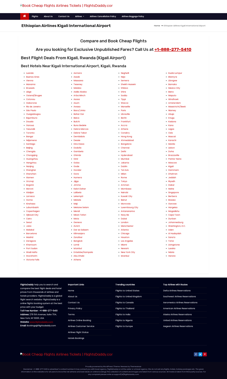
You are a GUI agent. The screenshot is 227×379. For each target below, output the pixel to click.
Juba (28, 226)
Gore (76, 173)
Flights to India (122, 314)
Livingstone (174, 244)
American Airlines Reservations (179, 308)
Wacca (124, 102)
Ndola (171, 252)
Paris (123, 110)
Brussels (30, 88)
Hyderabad (126, 155)
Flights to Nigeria (124, 320)
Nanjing (30, 166)
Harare (172, 255)
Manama (30, 84)
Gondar (77, 170)
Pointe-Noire (174, 158)
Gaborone (31, 102)
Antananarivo (128, 211)
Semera (125, 80)
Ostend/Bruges (34, 95)
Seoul (29, 222)
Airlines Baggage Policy (133, 16)
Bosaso (172, 199)
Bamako (172, 84)
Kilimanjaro (79, 233)
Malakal (30, 229)
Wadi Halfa (31, 252)
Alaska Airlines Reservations (177, 314)
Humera (78, 177)
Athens (77, 259)
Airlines (79, 16)
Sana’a (171, 237)
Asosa (77, 99)
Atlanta (125, 229)
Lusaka (171, 248)
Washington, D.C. (176, 226)
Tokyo (124, 181)
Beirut (124, 199)
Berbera (172, 196)
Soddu (124, 95)
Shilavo (124, 88)
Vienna (29, 80)
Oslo (170, 132)
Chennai (125, 147)
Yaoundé (30, 129)
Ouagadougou (33, 114)
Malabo (77, 88)
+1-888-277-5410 (172, 49)
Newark (125, 248)
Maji (76, 203)
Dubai (124, 218)
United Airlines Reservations (177, 320)
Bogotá (30, 184)
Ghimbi (77, 155)
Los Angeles (127, 240)
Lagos (171, 129)
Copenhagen (33, 211)
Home (157, 25)
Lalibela (77, 192)
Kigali (171, 166)
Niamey (172, 110)
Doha (171, 151)
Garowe (172, 203)
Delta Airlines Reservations (177, 290)
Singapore (173, 192)
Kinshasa (30, 203)
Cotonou (30, 99)
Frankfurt (126, 121)
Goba (76, 162)
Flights (35, 16)
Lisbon (171, 147)
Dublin (124, 166)
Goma (29, 199)
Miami (124, 244)
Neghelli (125, 73)
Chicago (125, 233)
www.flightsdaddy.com (41, 321)
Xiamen (30, 177)
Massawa (78, 80)
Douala (29, 121)
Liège (28, 91)
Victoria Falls (32, 259)
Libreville (125, 114)
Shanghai (31, 170)
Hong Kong (126, 136)
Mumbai (125, 158)
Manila (171, 143)
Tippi (123, 99)
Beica (76, 117)
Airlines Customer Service (81, 326)
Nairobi (124, 192)
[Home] (24, 16)
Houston (125, 237)
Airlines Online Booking (79, 320)
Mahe (171, 188)
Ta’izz (171, 240)
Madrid (29, 237)
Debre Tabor (80, 132)
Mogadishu (173, 211)
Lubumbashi (32, 207)
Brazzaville (173, 155)
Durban (172, 218)
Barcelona (31, 233)
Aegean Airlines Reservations (178, 326)
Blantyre (172, 76)
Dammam (173, 170)
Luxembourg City (129, 207)
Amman (125, 184)
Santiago (30, 143)
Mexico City (174, 88)
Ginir (76, 158)
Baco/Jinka (79, 110)
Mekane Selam (81, 207)
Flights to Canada (124, 302)
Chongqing (31, 155)
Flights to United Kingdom (128, 296)
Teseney (78, 84)
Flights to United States (127, 290)
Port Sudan (31, 248)
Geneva (78, 222)
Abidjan (30, 192)
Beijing (29, 147)
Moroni (29, 188)
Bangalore (126, 143)
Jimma (77, 184)
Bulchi (77, 121)
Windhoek (173, 99)
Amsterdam (174, 102)
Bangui (29, 136)
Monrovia (125, 203)
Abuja (171, 114)
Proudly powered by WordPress (99, 366)
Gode (76, 166)
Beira (171, 91)
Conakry (125, 132)
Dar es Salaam (81, 229)
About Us (48, 16)
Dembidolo (79, 136)
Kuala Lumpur (175, 73)
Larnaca (30, 196)
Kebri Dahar (80, 188)
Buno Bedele (80, 125)
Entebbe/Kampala (83, 252)
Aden (171, 229)
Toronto (30, 132)
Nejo (123, 76)
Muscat (172, 136)
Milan (123, 173)
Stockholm (31, 255)
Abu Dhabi (79, 255)
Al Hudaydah (174, 233)
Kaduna (172, 121)
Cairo (29, 218)
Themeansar (135, 366)
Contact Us (63, 16)
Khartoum (31, 244)
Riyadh (171, 181)
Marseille (125, 106)
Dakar (171, 184)
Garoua (30, 125)
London (124, 222)
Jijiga (76, 181)
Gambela (78, 151)
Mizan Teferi (80, 214)
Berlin (124, 117)
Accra (124, 125)
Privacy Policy (75, 308)
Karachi (172, 140)
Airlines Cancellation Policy (103, 16)
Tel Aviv (125, 170)
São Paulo (31, 110)
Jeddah (172, 177)
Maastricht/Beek (177, 106)
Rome (124, 177)
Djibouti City (32, 214)
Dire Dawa (79, 143)
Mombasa (126, 188)
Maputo (172, 95)
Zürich (77, 226)
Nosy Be (125, 214)
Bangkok (78, 240)
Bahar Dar (79, 114)
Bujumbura (31, 117)
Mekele (77, 199)
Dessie (77, 140)
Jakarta (125, 162)
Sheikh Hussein (128, 84)
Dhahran (172, 173)
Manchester (127, 226)
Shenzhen (31, 173)
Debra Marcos (81, 129)
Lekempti (78, 196)
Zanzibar (78, 237)
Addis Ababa (80, 91)
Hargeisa (172, 207)
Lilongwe (172, 80)
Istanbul (78, 248)
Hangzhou (31, 162)
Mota (76, 218)
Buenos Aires (32, 76)
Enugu (171, 117)
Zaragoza (31, 240)
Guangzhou (32, 158)
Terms (71, 314)
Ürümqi (29, 181)
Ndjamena (31, 140)
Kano (171, 125)
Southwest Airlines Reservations (179, 296)
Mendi (77, 211)
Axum (76, 102)
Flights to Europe (124, 326)
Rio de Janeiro (33, 106)
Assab (77, 76)
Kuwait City (126, 196)
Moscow (172, 162)
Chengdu (30, 151)
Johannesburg (175, 222)
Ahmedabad (127, 140)
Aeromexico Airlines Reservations (180, 302)
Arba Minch (79, 95)
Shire (123, 91)
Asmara (78, 73)
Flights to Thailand (124, 308)
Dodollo (77, 147)
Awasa (77, 106)
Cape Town (174, 214)
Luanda (29, 73)
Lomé (76, 244)
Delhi (123, 151)
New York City (128, 252)
